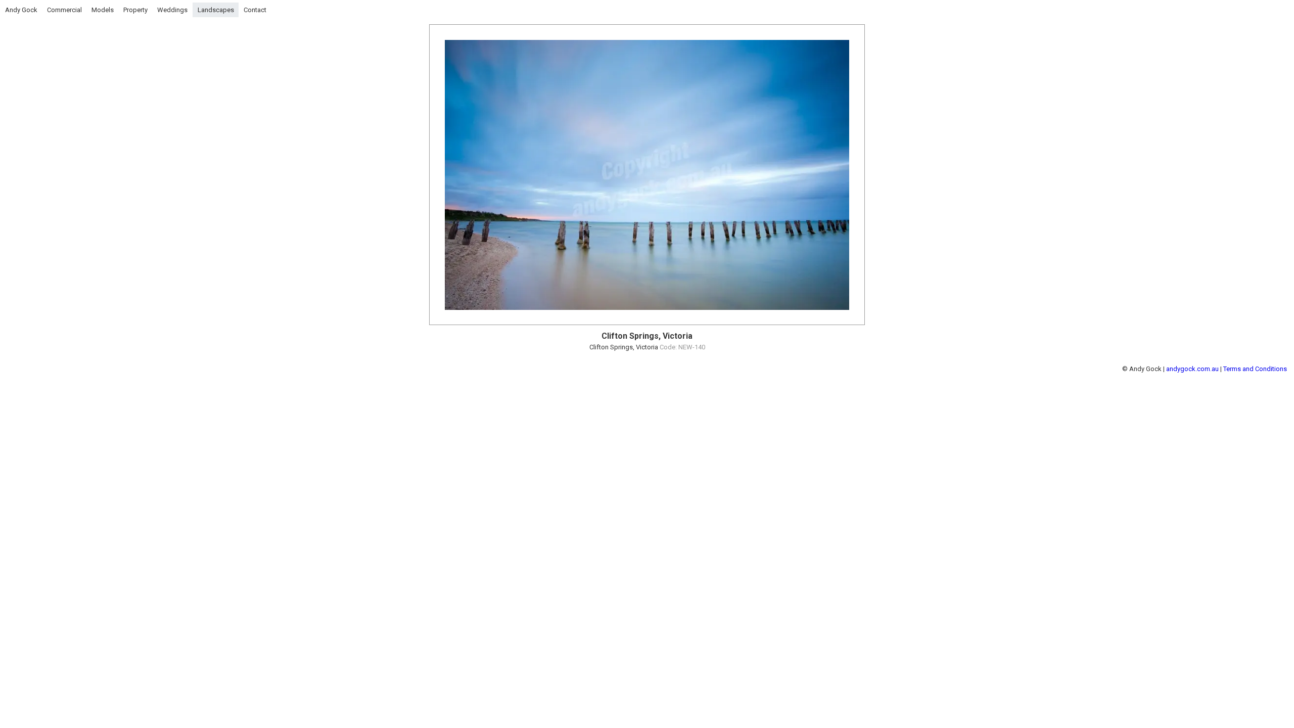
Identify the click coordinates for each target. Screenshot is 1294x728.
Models (102, 10)
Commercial (64, 10)
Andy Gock (21, 10)
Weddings (172, 10)
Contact (255, 10)
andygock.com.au (1192, 369)
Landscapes (216, 10)
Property (135, 10)
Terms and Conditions (1255, 369)
